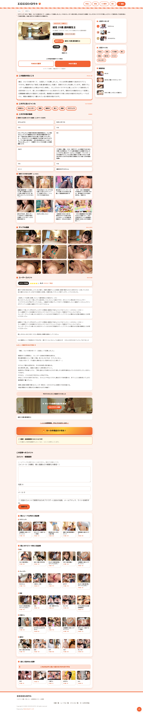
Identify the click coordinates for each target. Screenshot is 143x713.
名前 (21, 484)
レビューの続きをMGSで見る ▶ (26, 345)
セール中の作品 (84, 703)
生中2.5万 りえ (60, 122)
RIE (57, 133)
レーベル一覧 (65, 703)
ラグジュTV (71, 108)
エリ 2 (20, 169)
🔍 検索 (121, 4)
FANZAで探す (36, 63)
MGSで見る (73, 63)
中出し (87, 4)
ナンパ (114, 56)
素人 (112, 4)
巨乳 (95, 4)
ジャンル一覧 (74, 703)
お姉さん (27, 11)
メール (21, 492)
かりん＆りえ (21, 122)
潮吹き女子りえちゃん (62, 169)
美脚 (62, 108)
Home (19, 11)
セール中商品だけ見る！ (56, 430)
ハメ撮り (104, 4)
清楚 (40, 108)
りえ (19, 127)
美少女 (106, 56)
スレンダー (31, 108)
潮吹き (48, 108)
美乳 (99, 56)
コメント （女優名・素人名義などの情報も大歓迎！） (39, 464)
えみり (20, 149)
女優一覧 (56, 703)
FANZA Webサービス (28, 709)
